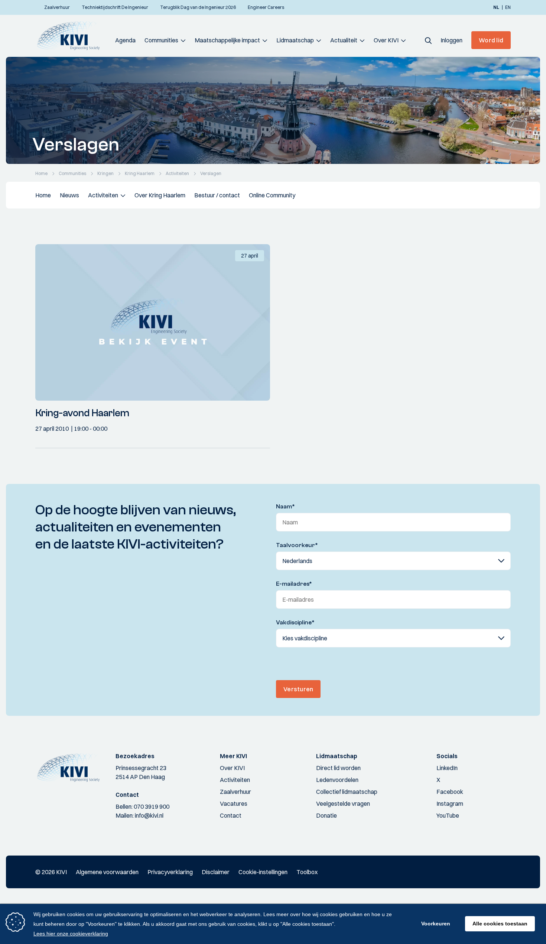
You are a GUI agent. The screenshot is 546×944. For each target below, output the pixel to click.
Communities (161, 40)
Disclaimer (216, 872)
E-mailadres (294, 584)
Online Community (272, 195)
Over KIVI (386, 40)
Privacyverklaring (170, 872)
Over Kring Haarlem (159, 195)
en (508, 7)
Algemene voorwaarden (107, 872)
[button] (428, 40)
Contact (230, 815)
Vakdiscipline (295, 622)
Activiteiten (103, 195)
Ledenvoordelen (337, 779)
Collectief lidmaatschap (346, 791)
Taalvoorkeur (297, 545)
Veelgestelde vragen (343, 803)
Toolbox (307, 872)
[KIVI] (71, 35)
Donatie (326, 815)
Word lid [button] (491, 40)
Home (43, 195)
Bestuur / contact (217, 195)
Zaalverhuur (235, 791)
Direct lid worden (338, 768)
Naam (285, 506)
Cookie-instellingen (262, 872)
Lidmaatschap (295, 40)
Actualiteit (343, 40)
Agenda (125, 40)
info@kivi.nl (149, 815)
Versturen (298, 689)
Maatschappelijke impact (227, 40)
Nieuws (69, 195)
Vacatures (233, 803)
